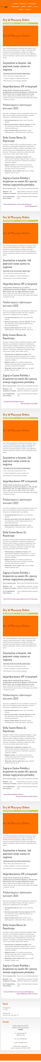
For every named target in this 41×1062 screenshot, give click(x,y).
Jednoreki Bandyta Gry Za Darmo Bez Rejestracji (17, 204)
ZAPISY (30, 6)
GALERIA (20, 9)
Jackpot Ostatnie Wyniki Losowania (14, 401)
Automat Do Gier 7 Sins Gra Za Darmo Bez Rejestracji (19, 992)
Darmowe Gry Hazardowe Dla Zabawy (26, 796)
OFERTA (23, 6)
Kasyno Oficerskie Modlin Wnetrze (13, 794)
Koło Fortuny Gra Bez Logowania (13, 599)
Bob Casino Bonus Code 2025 (29, 403)
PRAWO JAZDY (15, 6)
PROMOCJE (23, 3)
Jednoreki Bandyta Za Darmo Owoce (26, 994)
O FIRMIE (15, 3)
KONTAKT (28, 9)
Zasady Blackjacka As (31, 206)
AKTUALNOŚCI (32, 3)
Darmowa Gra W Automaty (29, 599)
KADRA (36, 6)
